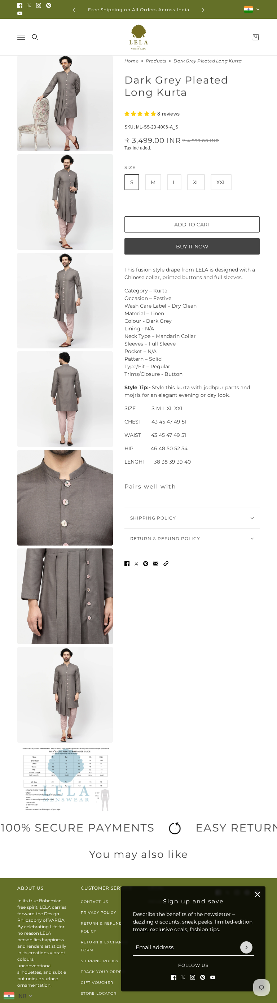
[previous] (74, 9)
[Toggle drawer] (21, 37)
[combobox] (18, 995)
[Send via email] (156, 564)
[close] (257, 894)
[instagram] (39, 5)
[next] (203, 9)
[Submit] (246, 947)
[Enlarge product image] (65, 103)
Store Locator (98, 993)
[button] (166, 564)
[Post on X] (136, 563)
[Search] (35, 37)
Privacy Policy (98, 912)
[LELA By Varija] (138, 37)
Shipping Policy (100, 961)
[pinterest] (49, 5)
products (156, 61)
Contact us (94, 901)
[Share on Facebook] (127, 564)
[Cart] (256, 37)
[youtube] (20, 13)
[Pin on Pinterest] (146, 564)
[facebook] (20, 5)
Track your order (103, 971)
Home (131, 61)
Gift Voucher (97, 982)
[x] (29, 5)
